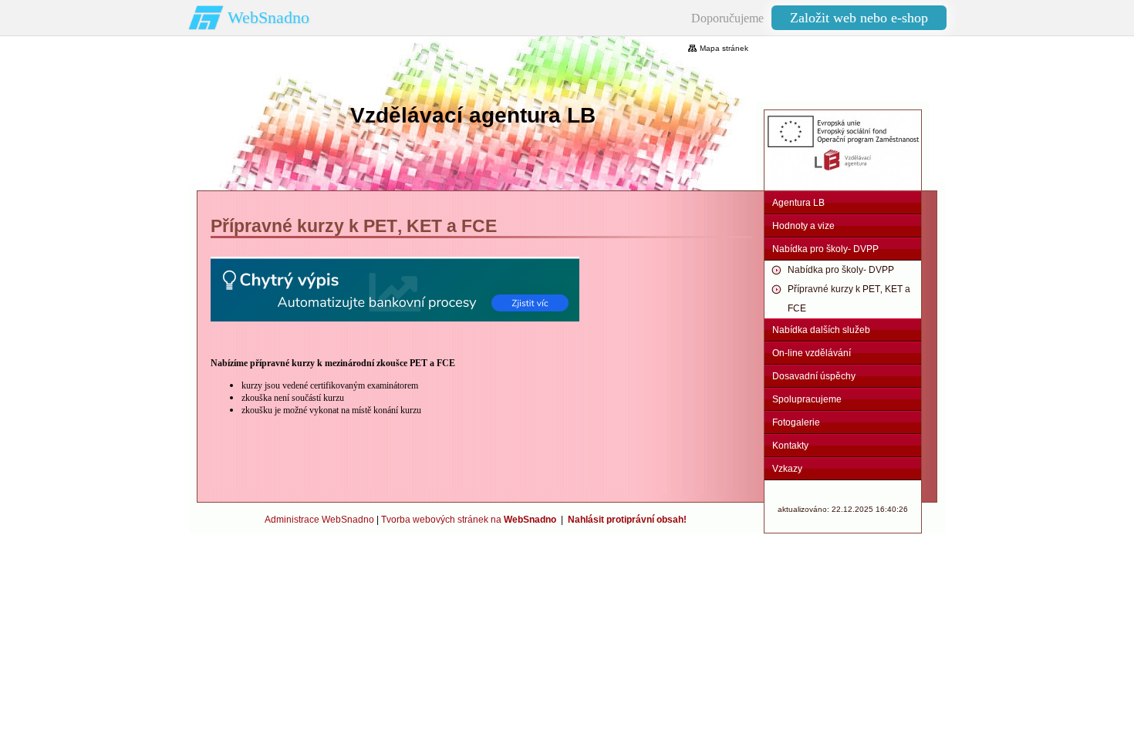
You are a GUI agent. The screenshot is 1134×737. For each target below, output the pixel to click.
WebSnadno (268, 17)
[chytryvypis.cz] (395, 289)
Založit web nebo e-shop (859, 17)
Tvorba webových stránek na (468, 519)
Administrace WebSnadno (319, 519)
